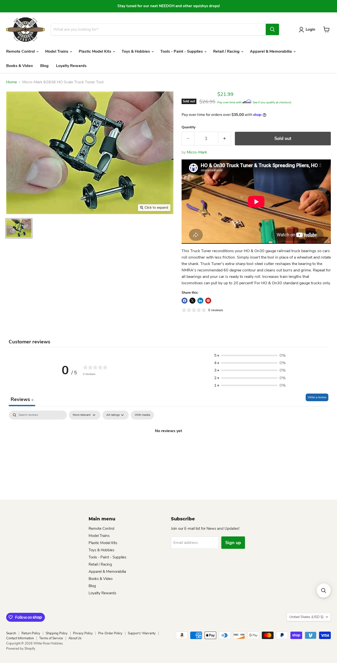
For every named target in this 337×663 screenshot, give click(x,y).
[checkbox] (142, 415)
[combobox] (158, 29)
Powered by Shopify (20, 648)
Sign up (233, 543)
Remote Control (21, 51)
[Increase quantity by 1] (224, 138)
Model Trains (57, 51)
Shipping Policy (57, 633)
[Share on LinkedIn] (200, 301)
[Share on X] (192, 301)
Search (11, 633)
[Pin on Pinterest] (208, 301)
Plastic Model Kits (95, 51)
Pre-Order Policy (110, 633)
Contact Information (20, 638)
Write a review (317, 397)
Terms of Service (51, 638)
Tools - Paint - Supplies (182, 51)
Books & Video (19, 65)
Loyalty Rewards (71, 65)
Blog (44, 65)
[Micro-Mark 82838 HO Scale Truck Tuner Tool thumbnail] (19, 228)
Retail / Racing (227, 51)
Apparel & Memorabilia (271, 51)
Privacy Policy (83, 633)
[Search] (272, 29)
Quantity (188, 127)
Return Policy (30, 633)
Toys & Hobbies (136, 51)
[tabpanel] (168, 447)
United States (306, 617)
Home (11, 82)
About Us (74, 638)
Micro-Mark (197, 152)
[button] (250, 355)
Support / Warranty (142, 633)
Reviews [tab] (22, 399)
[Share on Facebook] (184, 301)
